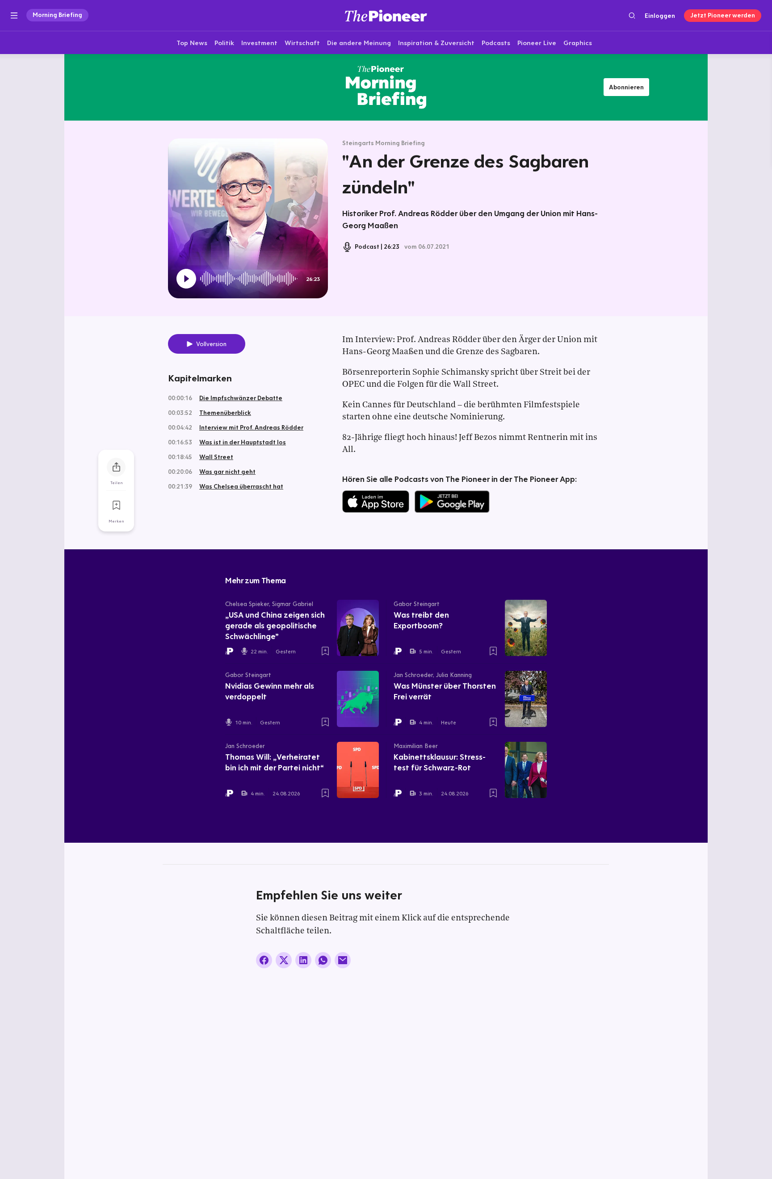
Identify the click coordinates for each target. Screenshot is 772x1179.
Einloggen (660, 16)
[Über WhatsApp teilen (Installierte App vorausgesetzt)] (323, 960)
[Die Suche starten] (632, 15)
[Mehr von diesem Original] (386, 87)
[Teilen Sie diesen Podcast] (116, 467)
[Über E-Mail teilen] (343, 960)
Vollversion (211, 344)
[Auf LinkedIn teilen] (303, 960)
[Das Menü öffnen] (14, 16)
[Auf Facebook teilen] (264, 960)
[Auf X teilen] (284, 960)
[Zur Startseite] (386, 15)
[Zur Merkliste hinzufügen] (116, 505)
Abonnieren (626, 87)
